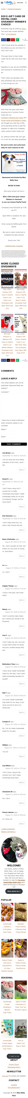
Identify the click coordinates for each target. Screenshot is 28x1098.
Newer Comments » (8, 832)
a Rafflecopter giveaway (14, 246)
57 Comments (11, 34)
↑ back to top (14, 1056)
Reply (22, 470)
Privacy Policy (14, 1064)
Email (3, 437)
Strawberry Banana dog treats (12, 118)
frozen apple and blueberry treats (13, 120)
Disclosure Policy (14, 1067)
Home (3, 9)
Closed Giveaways (14, 9)
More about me (13, 891)
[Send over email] (17, 39)
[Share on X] (8, 39)
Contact (14, 1085)
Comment (5, 392)
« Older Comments (8, 829)
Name (4, 429)
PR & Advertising (14, 1087)
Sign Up (5, 1076)
